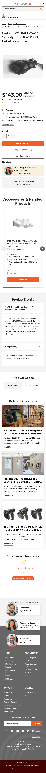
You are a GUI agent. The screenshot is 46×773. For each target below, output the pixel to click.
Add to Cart (20, 143)
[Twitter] (28, 731)
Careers (27, 696)
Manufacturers (10, 664)
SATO (4, 99)
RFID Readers (10, 676)
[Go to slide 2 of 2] (3, 248)
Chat (31, 173)
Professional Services (10, 671)
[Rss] (7, 731)
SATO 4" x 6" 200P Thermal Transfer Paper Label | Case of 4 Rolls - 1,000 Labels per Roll (22, 243)
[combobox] (18, 8)
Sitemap (8, 766)
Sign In (27, 661)
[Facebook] (17, 731)
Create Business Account (31, 665)
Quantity (5, 131)
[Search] (41, 8)
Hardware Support (10, 708)
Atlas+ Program (30, 658)
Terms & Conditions (12, 769)
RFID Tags (9, 679)
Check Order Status (32, 673)
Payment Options (10, 702)
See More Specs (8, 124)
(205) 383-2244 (20, 173)
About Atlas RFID (31, 693)
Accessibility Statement (31, 766)
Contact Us (8, 693)
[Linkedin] (12, 731)
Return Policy (9, 711)
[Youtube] (23, 731)
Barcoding (9, 661)
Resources (8, 699)
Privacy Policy (18, 766)
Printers (8, 667)
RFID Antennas (10, 658)
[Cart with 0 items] (42, 3)
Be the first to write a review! (23, 578)
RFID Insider (8, 696)
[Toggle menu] (3, 3)
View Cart (28, 676)
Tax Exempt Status (31, 670)
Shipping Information (12, 705)
